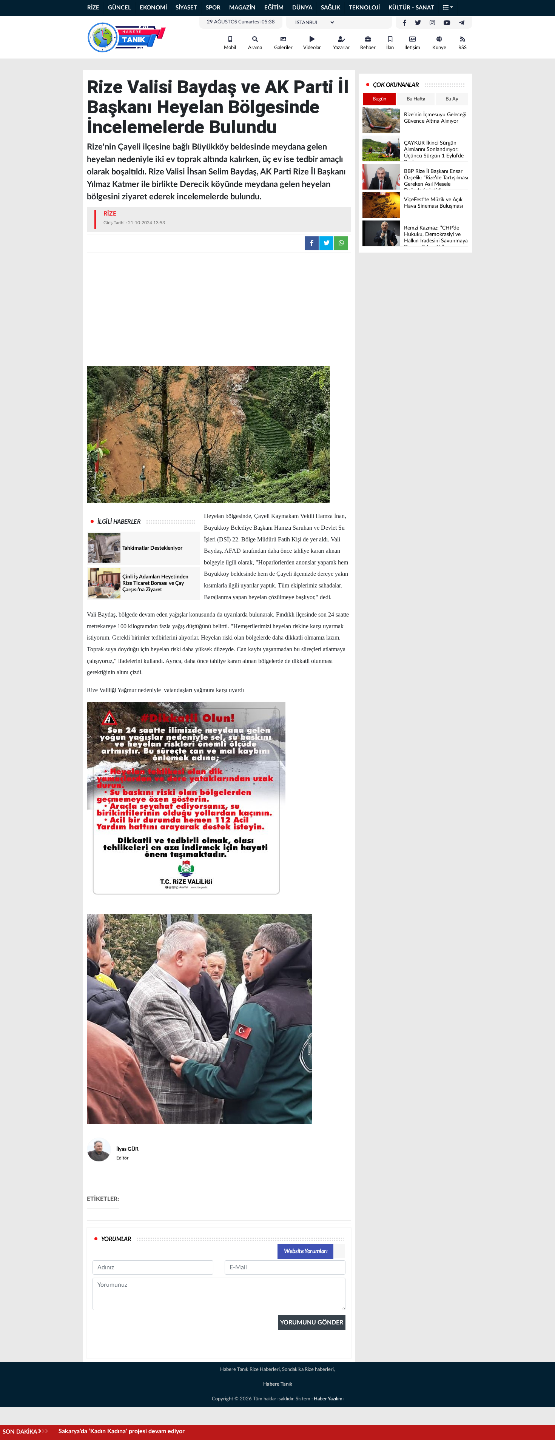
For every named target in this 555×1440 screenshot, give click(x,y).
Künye (439, 47)
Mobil (230, 47)
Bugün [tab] (379, 99)
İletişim (412, 47)
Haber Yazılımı (329, 1399)
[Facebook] (404, 23)
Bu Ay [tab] (452, 99)
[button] (448, 8)
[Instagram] (432, 23)
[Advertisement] (219, 309)
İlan (390, 47)
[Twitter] (418, 23)
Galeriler (283, 47)
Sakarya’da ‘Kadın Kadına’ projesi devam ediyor (122, 1431)
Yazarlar (341, 47)
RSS (462, 47)
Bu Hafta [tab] (416, 99)
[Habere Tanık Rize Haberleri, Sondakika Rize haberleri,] (126, 37)
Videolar (312, 47)
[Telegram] (461, 23)
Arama (255, 47)
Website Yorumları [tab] (305, 1251)
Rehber (368, 47)
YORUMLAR (116, 1239)
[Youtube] (447, 23)
